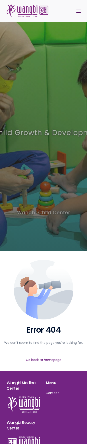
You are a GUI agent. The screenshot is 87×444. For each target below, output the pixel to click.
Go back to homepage (43, 360)
